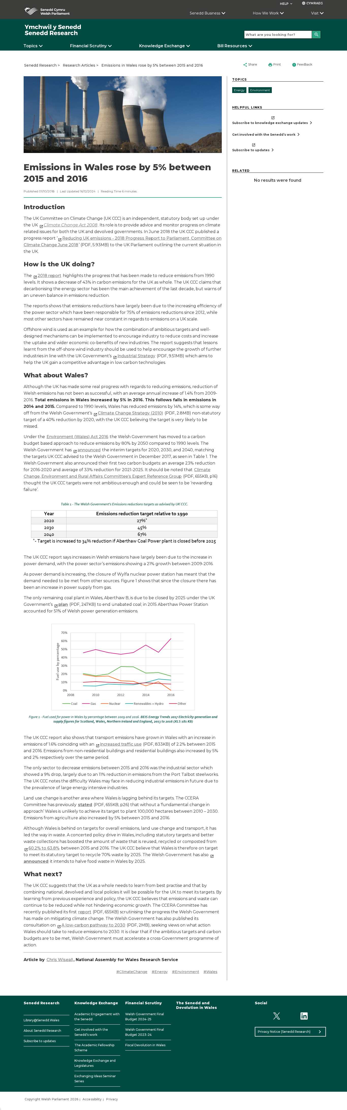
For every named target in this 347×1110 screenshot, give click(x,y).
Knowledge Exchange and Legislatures (95, 1063)
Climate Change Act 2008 (70, 225)
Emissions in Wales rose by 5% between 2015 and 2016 (152, 65)
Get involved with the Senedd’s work (91, 1032)
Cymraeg (312, 3)
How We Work (266, 13)
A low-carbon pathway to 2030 (93, 925)
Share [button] (250, 65)
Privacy (112, 1099)
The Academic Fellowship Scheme (94, 1047)
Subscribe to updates (40, 1041)
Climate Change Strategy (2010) (130, 413)
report (84, 911)
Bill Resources (232, 45)
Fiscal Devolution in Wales (145, 1045)
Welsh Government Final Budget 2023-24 (144, 1032)
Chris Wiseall (59, 959)
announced (89, 450)
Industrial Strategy (136, 355)
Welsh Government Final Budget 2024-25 (144, 1016)
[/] (53, 30)
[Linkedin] (304, 1016)
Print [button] (274, 65)
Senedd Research (40, 65)
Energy (239, 90)
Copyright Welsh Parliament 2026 (51, 1099)
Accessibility (92, 1099)
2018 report (49, 275)
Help (286, 4)
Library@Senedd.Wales (41, 1020)
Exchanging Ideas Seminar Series (95, 1078)
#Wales (210, 971)
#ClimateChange (131, 971)
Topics (30, 45)
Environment (260, 90)
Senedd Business (205, 13)
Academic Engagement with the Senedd (97, 1016)
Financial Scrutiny (88, 45)
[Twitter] (276, 1016)
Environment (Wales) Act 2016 (77, 436)
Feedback (302, 65)
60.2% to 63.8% (43, 848)
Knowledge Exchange (162, 45)
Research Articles (79, 65)
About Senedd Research (42, 1030)
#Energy (160, 971)
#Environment (185, 971)
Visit (315, 13)
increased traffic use (120, 744)
